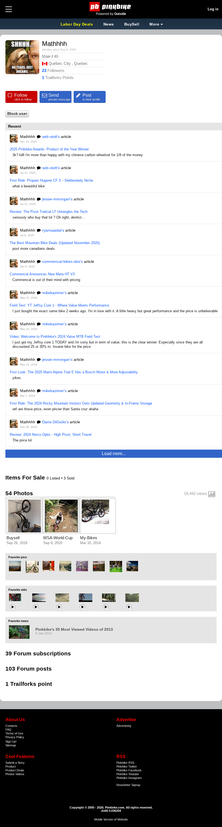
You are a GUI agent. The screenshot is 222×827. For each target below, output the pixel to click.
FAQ (8, 729)
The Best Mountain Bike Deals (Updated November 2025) (55, 243)
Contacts (11, 725)
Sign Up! (11, 741)
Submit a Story (15, 762)
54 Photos (19, 493)
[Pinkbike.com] (111, 6)
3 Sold (69, 478)
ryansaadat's (53, 230)
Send (59, 97)
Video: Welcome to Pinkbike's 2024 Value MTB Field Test (55, 336)
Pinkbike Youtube (127, 774)
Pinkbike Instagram (129, 777)
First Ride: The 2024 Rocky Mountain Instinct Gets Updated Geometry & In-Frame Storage (81, 403)
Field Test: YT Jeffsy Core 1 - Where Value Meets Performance (59, 305)
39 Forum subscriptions (38, 653)
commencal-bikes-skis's (62, 261)
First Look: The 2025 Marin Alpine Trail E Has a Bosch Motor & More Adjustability (74, 372)
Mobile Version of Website (111, 819)
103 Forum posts (28, 668)
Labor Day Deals (77, 24)
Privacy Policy (14, 737)
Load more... (114, 453)
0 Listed (54, 478)
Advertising (123, 725)
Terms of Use (14, 733)
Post (91, 97)
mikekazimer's (54, 293)
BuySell (131, 24)
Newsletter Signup (128, 785)
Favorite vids (17, 589)
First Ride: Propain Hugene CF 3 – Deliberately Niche (51, 180)
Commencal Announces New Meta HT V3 (42, 274)
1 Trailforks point (28, 684)
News (108, 24)
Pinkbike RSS (125, 762)
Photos (10, 774)
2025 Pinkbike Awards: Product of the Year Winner (49, 149)
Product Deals (14, 770)
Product (10, 766)
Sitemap (10, 745)
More (154, 24)
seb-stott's (51, 136)
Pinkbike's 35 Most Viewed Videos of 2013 (74, 629)
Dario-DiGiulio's (55, 422)
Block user (17, 114)
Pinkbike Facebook (129, 770)
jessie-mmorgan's (57, 199)
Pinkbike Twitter (126, 766)
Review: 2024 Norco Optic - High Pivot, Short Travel (51, 435)
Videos (19, 774)
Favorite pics (17, 557)
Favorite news (18, 621)
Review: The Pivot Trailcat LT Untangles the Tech (48, 212)
